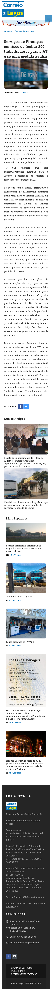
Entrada (8, 31)
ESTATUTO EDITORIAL (22, 968)
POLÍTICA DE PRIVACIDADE (24, 974)
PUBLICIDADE (18, 971)
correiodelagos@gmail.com (24, 942)
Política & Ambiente (24, 31)
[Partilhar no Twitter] (26, 406)
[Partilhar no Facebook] (20, 406)
